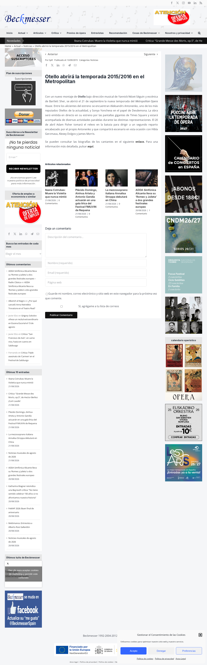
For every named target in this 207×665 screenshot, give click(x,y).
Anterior (53, 54)
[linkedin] (195, 3)
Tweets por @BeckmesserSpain (21, 574)
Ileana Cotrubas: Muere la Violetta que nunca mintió (82, 41)
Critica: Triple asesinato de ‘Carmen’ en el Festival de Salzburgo (21, 356)
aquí (90, 146)
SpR (51, 60)
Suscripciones (23, 78)
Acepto (133, 650)
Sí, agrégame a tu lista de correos (98, 306)
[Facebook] (9, 234)
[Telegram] (32, 234)
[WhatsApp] (26, 234)
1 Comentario (143, 212)
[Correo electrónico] (38, 234)
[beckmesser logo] (28, 11)
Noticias (94, 60)
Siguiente (149, 54)
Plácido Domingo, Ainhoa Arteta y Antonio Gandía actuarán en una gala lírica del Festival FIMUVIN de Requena (86, 200)
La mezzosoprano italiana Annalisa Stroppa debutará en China (22, 438)
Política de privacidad (164, 658)
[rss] (201, 3)
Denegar (161, 650)
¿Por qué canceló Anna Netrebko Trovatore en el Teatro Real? (22, 304)
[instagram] (183, 3)
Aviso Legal (181, 658)
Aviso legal (74, 662)
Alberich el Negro (16, 300)
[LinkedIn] (21, 234)
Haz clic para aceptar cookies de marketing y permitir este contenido (23, 574)
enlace (140, 141)
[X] (15, 234)
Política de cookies (145, 658)
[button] (200, 635)
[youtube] (189, 3)
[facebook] (171, 3)
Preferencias (189, 650)
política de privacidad (27, 180)
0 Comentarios (52, 202)
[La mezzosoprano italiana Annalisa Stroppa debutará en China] (116, 171)
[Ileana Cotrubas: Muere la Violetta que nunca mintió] (56, 171)
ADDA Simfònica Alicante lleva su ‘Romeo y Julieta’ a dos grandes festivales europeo (22, 471)
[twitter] (177, 3)
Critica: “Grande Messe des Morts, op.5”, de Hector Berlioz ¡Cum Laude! (23, 397)
